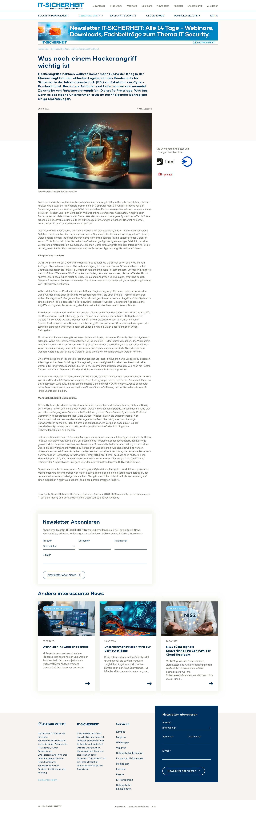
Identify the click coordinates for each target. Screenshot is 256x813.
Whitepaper (122, 742)
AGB (154, 806)
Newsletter (163, 5)
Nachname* (121, 540)
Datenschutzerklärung (138, 806)
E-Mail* (47, 554)
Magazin (121, 737)
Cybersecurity (57, 49)
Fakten (120, 774)
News (47, 49)
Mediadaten (122, 763)
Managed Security (187, 16)
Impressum (120, 806)
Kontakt (120, 731)
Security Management (53, 16)
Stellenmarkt (195, 5)
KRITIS (214, 16)
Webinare (132, 5)
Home (40, 49)
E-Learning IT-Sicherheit (129, 758)
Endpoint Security (123, 16)
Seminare (147, 5)
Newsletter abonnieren (62, 575)
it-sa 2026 (116, 5)
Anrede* (47, 540)
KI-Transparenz (124, 779)
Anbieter (178, 5)
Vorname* (84, 540)
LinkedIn (120, 769)
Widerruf (121, 747)
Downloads (99, 5)
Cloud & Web (155, 16)
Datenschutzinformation (129, 753)
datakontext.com (47, 779)
